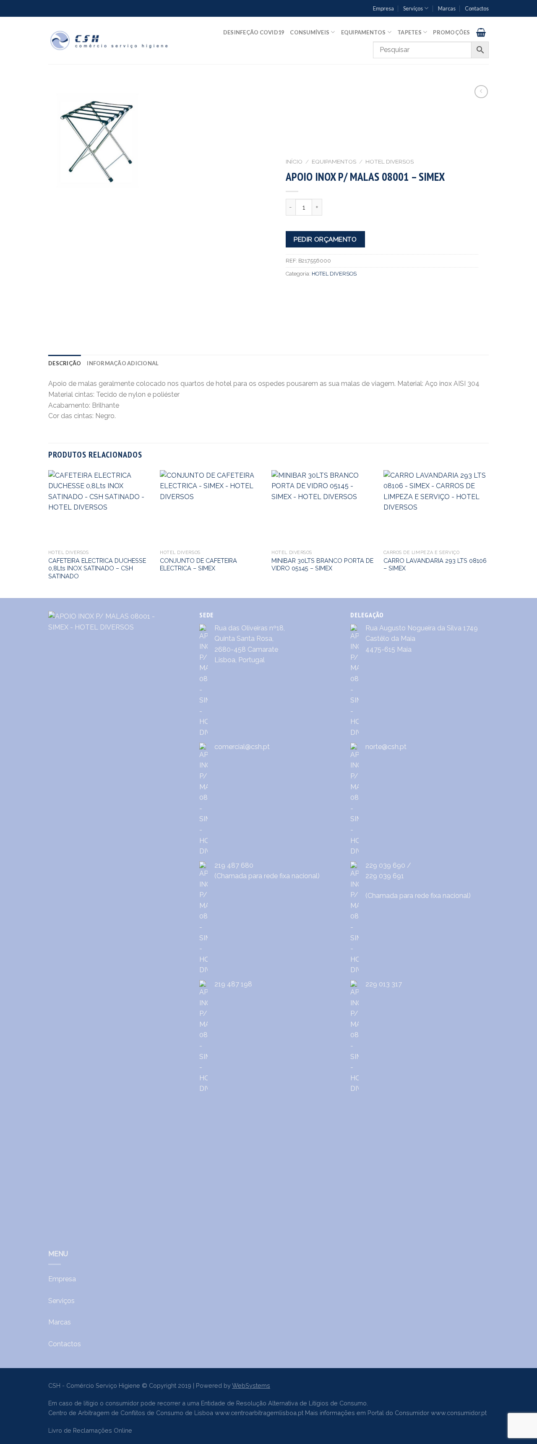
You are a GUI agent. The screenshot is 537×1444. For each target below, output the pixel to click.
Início (294, 161)
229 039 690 (385, 865)
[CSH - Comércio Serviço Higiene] (109, 40)
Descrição (64, 363)
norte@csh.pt (386, 747)
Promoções (451, 32)
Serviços (413, 8)
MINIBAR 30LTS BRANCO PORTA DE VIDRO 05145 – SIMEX (322, 564)
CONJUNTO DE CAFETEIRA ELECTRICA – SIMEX (198, 564)
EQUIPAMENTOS (334, 161)
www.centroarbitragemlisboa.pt (259, 1412)
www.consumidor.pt (459, 1412)
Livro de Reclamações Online (90, 1430)
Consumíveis (309, 32)
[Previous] (48, 533)
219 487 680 (233, 865)
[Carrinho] (481, 32)
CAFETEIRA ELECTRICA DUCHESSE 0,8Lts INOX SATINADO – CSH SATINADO (97, 568)
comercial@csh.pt (242, 747)
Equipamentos (363, 32)
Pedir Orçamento (325, 239)
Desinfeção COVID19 (253, 32)
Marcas (447, 8)
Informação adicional (123, 363)
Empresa (383, 8)
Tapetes (409, 32)
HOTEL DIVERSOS (389, 161)
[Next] (486, 533)
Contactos (477, 8)
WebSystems (251, 1385)
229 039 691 (384, 876)
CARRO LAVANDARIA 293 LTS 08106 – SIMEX (435, 564)
